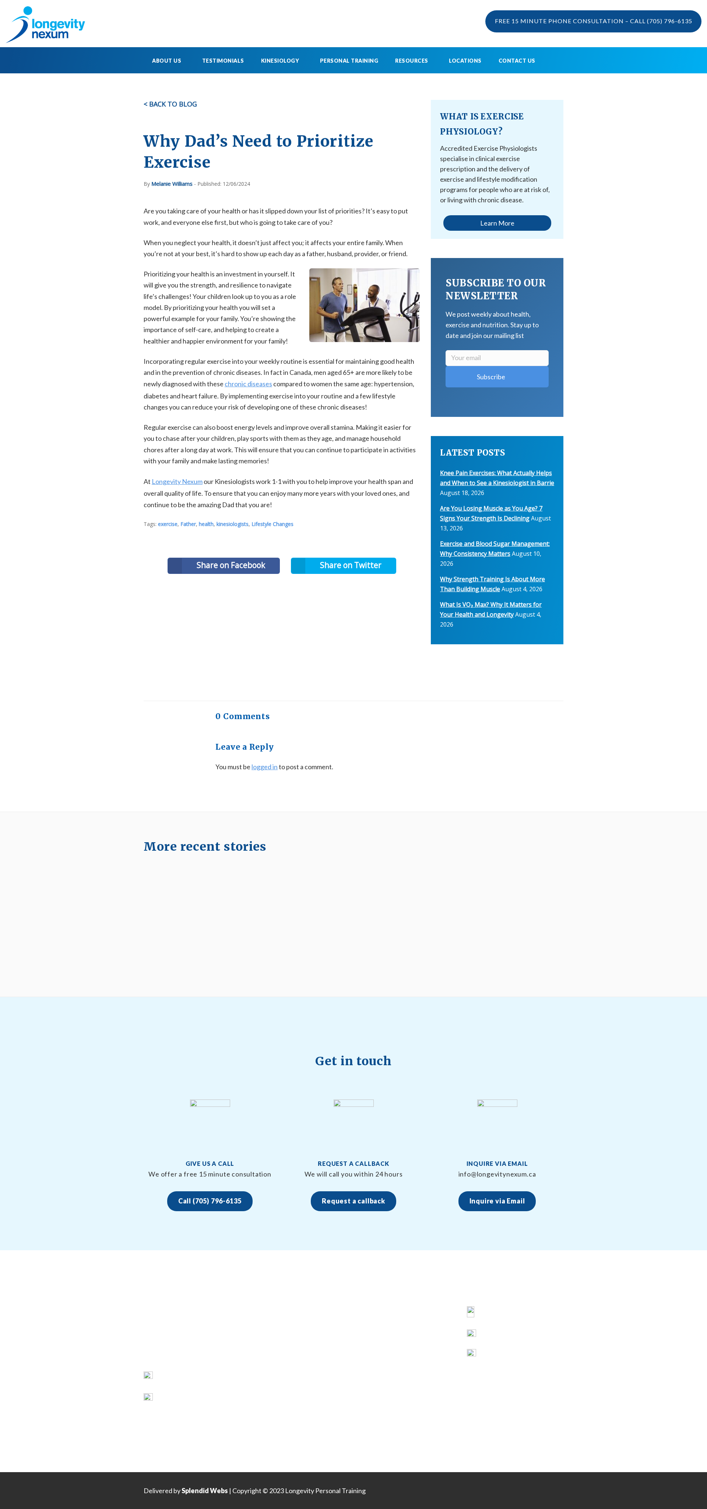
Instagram (496, 1336)
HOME (261, 1313)
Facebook (495, 1313)
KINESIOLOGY (272, 1340)
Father (188, 523)
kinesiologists (233, 523)
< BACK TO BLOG (170, 104)
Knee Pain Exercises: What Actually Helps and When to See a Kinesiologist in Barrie (406, 1327)
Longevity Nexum (177, 481)
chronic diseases (248, 384)
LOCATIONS (465, 60)
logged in (265, 767)
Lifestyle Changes (272, 523)
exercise (167, 523)
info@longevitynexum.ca (193, 1397)
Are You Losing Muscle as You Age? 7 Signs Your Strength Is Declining (401, 1382)
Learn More (497, 223)
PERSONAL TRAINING (349, 60)
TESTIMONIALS (223, 60)
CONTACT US (271, 1408)
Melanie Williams (172, 183)
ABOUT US (267, 1326)
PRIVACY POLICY (276, 1422)
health (206, 523)
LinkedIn (494, 1355)
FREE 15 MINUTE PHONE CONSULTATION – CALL (593, 20)
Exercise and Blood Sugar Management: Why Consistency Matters (403, 1422)
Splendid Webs (205, 1491)
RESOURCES (269, 1381)
